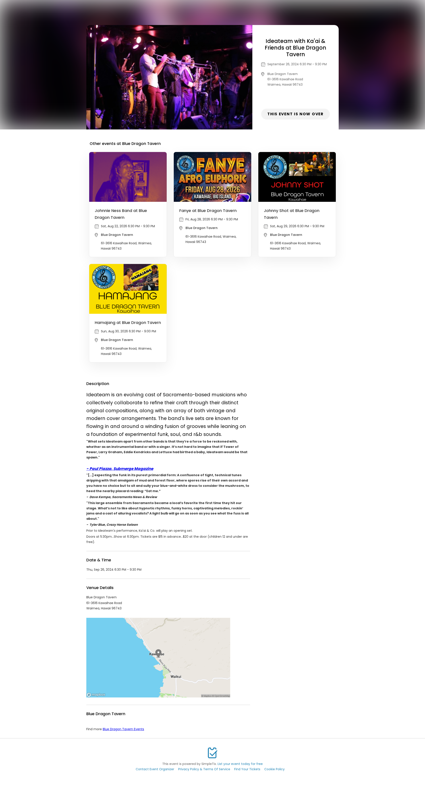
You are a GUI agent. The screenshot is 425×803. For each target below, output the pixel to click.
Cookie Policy (274, 769)
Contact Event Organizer (155, 769)
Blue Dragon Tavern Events (123, 729)
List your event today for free (240, 764)
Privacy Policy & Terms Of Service (204, 769)
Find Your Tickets (247, 769)
